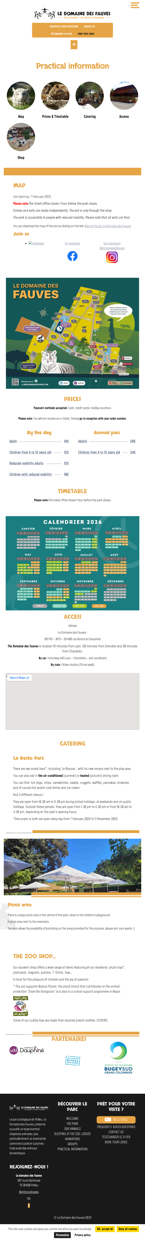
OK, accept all (105, 1229)
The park (72, 1123)
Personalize (62, 1235)
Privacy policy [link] (83, 1235)
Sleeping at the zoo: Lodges (72, 1134)
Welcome (72, 1118)
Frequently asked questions (64, 26)
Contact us (89, 26)
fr (74, 44)
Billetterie (120, 1119)
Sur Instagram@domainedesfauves (112, 246)
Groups (73, 1144)
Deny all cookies (128, 1229)
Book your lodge (86, 34)
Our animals (72, 1129)
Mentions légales (29, 1192)
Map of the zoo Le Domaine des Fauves (108, 226)
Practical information (72, 1149)
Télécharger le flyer (61, 34)
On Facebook (72, 243)
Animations (72, 1139)
